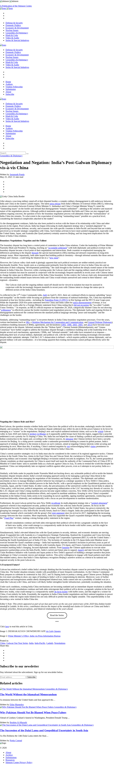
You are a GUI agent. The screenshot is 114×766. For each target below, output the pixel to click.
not (68, 446)
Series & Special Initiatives (17, 40)
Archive (9, 755)
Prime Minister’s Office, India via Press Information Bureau (34, 636)
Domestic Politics (13, 25)
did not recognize (81, 305)
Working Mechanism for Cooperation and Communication (57, 322)
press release (55, 203)
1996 (69, 325)
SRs (27, 322)
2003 (75, 325)
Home (8, 82)
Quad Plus (8, 518)
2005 (80, 325)
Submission (11, 89)
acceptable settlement (57, 248)
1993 (63, 325)
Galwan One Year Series (17, 643)
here (7, 626)
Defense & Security (14, 23)
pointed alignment (99, 503)
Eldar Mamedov (17, 704)
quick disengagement (82, 302)
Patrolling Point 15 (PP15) (56, 300)
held (45, 295)
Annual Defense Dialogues (100, 322)
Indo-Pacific (40, 643)
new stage (54, 258)
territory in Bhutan (38, 434)
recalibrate (55, 503)
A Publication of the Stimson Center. (16, 6)
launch (81, 550)
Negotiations (59, 643)
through (35, 253)
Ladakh (49, 643)
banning (65, 547)
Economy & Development (17, 28)
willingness (6, 310)
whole (100, 431)
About (8, 92)
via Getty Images (53, 631)
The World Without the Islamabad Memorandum (28, 694)
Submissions (11, 757)
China (2, 643)
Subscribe (10, 94)
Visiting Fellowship (14, 87)
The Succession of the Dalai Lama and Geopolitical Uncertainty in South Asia (44, 730)
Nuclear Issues (12, 30)
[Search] (27, 153)
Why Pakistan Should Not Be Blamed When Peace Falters (33, 712)
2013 (89, 325)
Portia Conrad (16, 740)
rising (93, 446)
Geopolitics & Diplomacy (17, 33)
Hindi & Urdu (12, 35)
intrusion (69, 439)
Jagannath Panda (17, 174)
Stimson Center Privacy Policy (19, 762)
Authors (9, 84)
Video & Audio (12, 38)
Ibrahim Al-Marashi (18, 722)
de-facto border (61, 591)
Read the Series (57, 615)
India (31, 643)
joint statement (58, 513)
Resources (10, 760)
